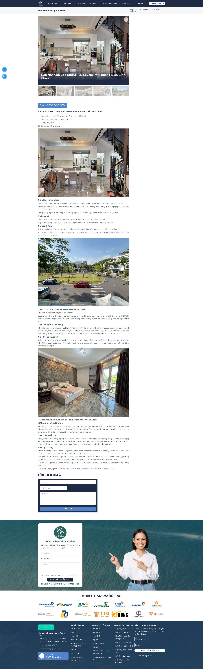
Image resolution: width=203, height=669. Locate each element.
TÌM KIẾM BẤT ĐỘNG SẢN (149, 10)
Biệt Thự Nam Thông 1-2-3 (123, 651)
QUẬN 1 (96, 629)
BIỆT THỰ (75, 632)
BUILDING (75, 653)
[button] (44, 50)
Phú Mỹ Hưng (98, 643)
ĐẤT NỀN (75, 650)
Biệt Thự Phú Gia (122, 632)
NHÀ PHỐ (133, 12)
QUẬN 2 (96, 632)
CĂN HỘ (74, 636)
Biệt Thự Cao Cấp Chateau (122, 661)
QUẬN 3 (96, 636)
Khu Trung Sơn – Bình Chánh (102, 658)
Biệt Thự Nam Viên (122, 656)
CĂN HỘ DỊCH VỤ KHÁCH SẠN (78, 644)
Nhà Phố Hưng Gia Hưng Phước (122, 637)
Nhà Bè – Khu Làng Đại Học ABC (101, 652)
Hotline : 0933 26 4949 (69, 584)
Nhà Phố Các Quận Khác (51, 11)
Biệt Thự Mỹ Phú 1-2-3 (124, 629)
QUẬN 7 (96, 640)
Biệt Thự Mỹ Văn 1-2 (123, 642)
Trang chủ (132, 10)
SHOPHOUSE (76, 640)
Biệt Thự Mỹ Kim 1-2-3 (124, 646)
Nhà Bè (96, 647)
